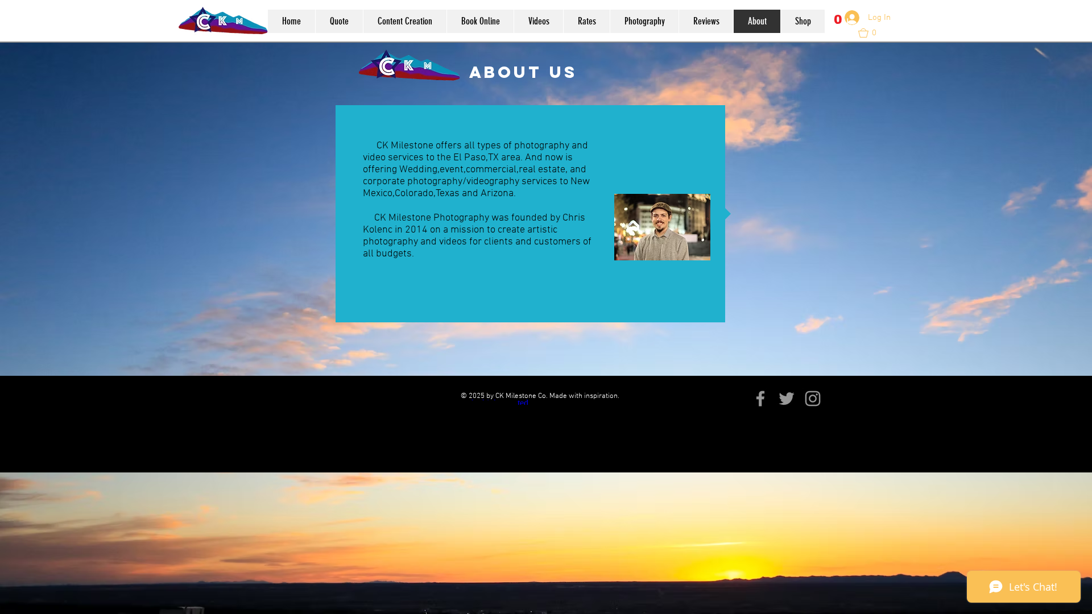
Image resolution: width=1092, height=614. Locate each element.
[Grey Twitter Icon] (786, 398)
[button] (839, 26)
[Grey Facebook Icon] (760, 398)
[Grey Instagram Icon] (813, 398)
